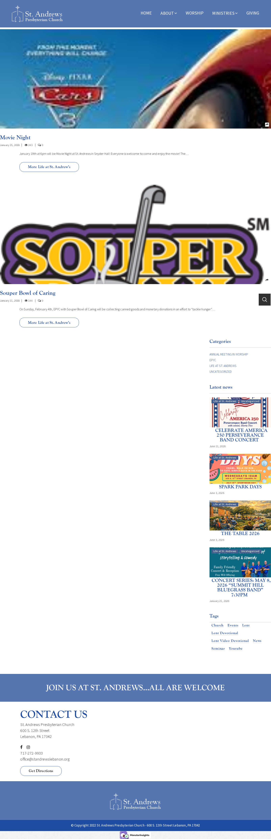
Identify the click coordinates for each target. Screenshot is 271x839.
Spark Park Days (240, 487)
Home (146, 13)
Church (217, 625)
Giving (252, 13)
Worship (195, 13)
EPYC (212, 360)
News (257, 641)
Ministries (223, 13)
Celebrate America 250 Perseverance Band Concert (241, 435)
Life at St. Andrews (222, 366)
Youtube (235, 649)
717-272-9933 (31, 753)
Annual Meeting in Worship (228, 354)
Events (233, 625)
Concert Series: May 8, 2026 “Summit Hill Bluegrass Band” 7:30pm (241, 588)
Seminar (218, 649)
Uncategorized (220, 372)
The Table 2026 (240, 533)
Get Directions (41, 770)
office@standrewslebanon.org (45, 759)
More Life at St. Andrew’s (49, 167)
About (167, 13)
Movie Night (15, 137)
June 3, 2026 (216, 493)
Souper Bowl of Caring (27, 292)
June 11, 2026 (217, 446)
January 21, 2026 (219, 601)
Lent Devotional (224, 633)
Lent (246, 625)
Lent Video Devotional (230, 641)
